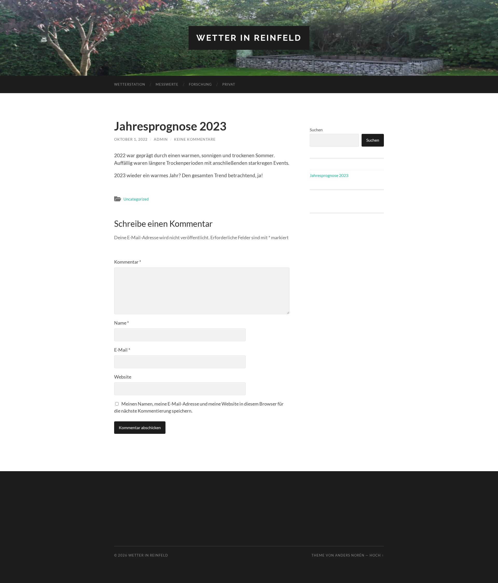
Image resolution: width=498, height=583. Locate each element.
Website (122, 377)
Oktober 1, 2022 (131, 139)
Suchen (316, 129)
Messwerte (167, 84)
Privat (228, 84)
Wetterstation (129, 84)
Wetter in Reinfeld (249, 38)
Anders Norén (349, 555)
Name (121, 323)
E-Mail (122, 350)
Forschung (200, 84)
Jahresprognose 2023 (329, 175)
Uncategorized (136, 199)
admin (161, 139)
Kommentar (127, 262)
